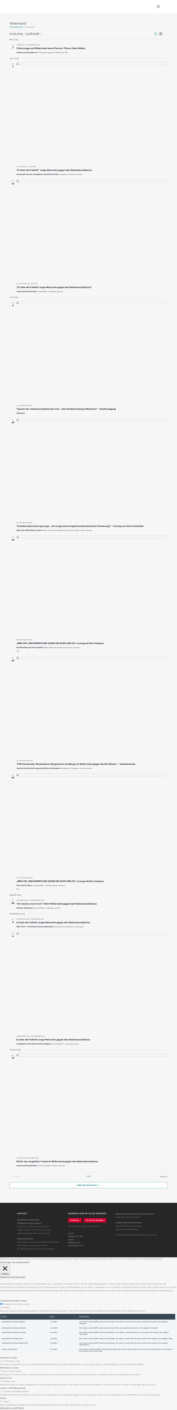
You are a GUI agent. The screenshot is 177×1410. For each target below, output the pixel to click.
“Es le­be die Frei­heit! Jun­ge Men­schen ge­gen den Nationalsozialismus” (54, 287)
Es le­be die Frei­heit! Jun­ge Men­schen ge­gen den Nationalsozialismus (53, 922)
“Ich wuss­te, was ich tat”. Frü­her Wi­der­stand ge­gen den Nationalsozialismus (56, 904)
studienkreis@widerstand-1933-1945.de (33, 1233)
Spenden (74, 1220)
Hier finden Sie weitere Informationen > (84, 1226)
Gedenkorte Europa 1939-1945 (128, 1226)
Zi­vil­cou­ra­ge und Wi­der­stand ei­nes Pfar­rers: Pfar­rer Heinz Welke (50, 48)
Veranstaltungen (16, 27)
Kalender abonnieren (87, 1185)
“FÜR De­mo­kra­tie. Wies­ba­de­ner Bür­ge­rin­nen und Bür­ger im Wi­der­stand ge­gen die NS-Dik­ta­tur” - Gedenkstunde (75, 764)
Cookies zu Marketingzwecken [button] (13, 1388)
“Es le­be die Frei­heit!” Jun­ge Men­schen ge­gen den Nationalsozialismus (54, 170)
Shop (71, 1233)
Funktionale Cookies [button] (8, 1358)
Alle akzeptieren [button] (18, 1262)
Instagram (136, 1217)
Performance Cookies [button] (9, 1368)
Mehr (27, 1262)
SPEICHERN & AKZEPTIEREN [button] (12, 1408)
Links (71, 1239)
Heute (88, 1176)
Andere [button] (3, 1398)
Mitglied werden (95, 1220)
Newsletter (75, 1236)
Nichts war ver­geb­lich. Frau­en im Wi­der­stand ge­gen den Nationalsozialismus (57, 1161)
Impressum (74, 1242)
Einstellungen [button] (5, 1262)
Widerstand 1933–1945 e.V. (29, 1223)
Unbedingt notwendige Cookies (16, 1304)
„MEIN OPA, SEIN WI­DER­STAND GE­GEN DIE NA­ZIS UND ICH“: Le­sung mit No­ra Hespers (60, 643)
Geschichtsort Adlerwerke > (127, 1229)
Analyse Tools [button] (6, 1378)
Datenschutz (76, 1246)
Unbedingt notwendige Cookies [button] (13, 1301)
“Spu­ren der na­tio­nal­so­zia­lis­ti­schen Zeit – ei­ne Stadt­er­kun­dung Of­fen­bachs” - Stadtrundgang (66, 409)
